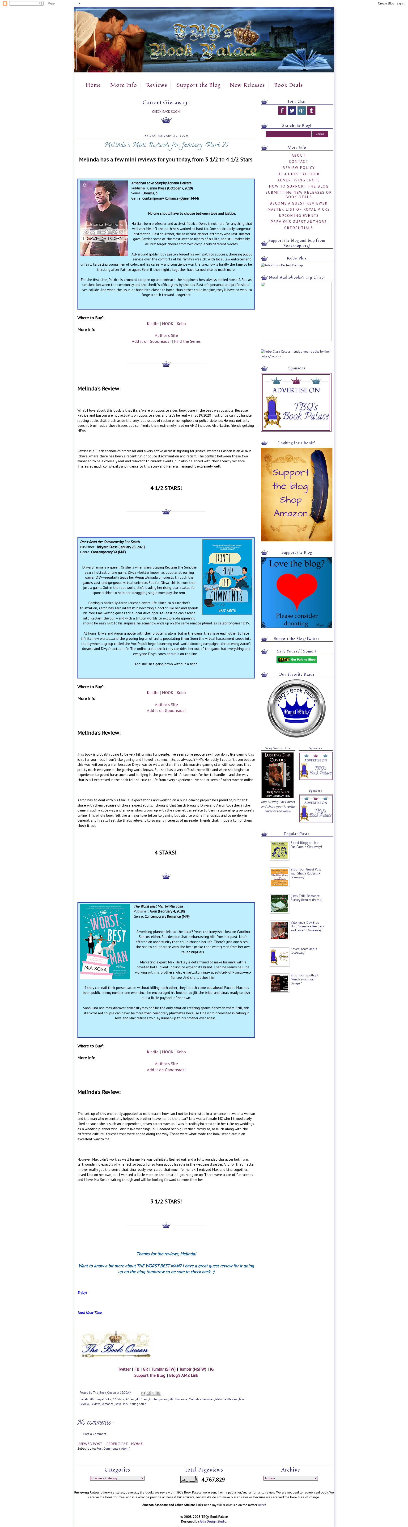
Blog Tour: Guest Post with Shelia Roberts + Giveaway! (306, 873)
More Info (123, 85)
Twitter (124, 1369)
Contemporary (158, 1399)
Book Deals (288, 85)
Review (95, 1404)
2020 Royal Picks (100, 1399)
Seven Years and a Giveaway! (304, 951)
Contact (298, 161)
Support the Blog (198, 85)
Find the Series (187, 341)
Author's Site (166, 335)
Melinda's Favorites (201, 1399)
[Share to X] (153, 1393)
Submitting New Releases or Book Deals (299, 194)
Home (93, 85)
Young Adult (138, 1404)
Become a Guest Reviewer (299, 203)
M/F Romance (179, 1399)
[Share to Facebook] (158, 1393)
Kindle (152, 323)
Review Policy (299, 167)
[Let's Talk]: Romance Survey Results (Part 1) (307, 898)
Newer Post (91, 1443)
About (299, 155)
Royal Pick (122, 1404)
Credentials (298, 227)
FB (136, 1369)
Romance (108, 1404)
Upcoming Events (299, 215)
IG (212, 1369)
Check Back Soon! (166, 111)
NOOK (167, 323)
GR (145, 1369)
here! (262, 1505)
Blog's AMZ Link (183, 1375)
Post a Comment (94, 1434)
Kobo (181, 323)
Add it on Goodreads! (151, 341)
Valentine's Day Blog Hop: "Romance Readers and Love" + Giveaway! (307, 926)
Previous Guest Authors (299, 221)
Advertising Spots (298, 180)
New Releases (247, 85)
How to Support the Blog (299, 186)
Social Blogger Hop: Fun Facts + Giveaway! (306, 845)
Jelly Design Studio (213, 1521)
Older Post (117, 1443)
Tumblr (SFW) (163, 1369)
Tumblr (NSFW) (192, 1369)
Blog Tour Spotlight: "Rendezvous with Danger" (305, 979)
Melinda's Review (226, 1399)
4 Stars (130, 1399)
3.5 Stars (118, 1399)
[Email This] (143, 1393)
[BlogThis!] (148, 1393)
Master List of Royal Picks (299, 209)
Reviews (156, 85)
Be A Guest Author (299, 174)
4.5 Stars (142, 1399)
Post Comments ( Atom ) (113, 1448)
